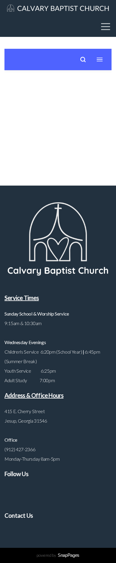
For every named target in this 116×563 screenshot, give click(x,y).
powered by (58, 555)
